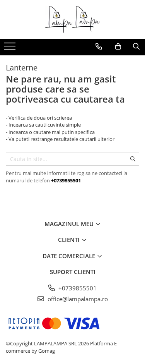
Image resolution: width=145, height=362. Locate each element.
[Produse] (10, 48)
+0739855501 (77, 288)
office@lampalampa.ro (77, 299)
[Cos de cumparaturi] (118, 46)
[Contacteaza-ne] (98, 46)
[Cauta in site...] (136, 46)
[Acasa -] (72, 19)
